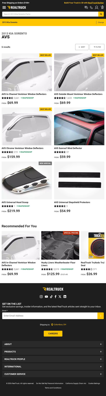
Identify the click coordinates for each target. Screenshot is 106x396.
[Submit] (100, 315)
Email (5, 311)
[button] (53, 344)
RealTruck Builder (96, 3)
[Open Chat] (86, 7)
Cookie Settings (94, 383)
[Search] (101, 14)
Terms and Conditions (53, 388)
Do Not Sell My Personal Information (49, 383)
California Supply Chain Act (76, 383)
